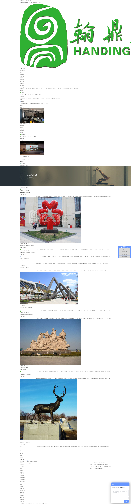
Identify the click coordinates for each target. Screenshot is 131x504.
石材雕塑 (22, 103)
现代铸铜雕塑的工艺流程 (25, 442)
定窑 (44, 503)
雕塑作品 (22, 76)
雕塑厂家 (32, 503)
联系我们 (22, 85)
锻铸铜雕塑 (26, 103)
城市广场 (22, 136)
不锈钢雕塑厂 (36, 503)
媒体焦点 (26, 156)
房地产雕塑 (34, 136)
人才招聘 (26, 165)
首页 (21, 72)
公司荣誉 (29, 94)
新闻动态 (22, 83)
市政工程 (26, 136)
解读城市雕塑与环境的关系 (25, 374)
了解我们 (22, 74)
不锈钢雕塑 (31, 103)
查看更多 (22, 90)
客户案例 (22, 81)
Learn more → (23, 194)
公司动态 (22, 156)
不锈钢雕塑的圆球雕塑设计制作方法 (27, 252)
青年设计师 (26, 123)
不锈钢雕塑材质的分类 (24, 267)
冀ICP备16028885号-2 (98, 468)
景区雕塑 (29, 136)
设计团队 (22, 77)
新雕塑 (46, 503)
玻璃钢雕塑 (35, 103)
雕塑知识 (29, 156)
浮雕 (47, 103)
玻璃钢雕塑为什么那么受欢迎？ (26, 260)
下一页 (21, 453)
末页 (21, 455)
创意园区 (39, 94)
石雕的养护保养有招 (24, 367)
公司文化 (26, 94)
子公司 (36, 94)
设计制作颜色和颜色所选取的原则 (27, 245)
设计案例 (22, 79)
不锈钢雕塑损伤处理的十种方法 (26, 314)
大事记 (33, 94)
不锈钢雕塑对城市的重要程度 (26, 307)
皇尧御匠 (41, 503)
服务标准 (30, 123)
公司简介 (22, 94)
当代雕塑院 (27, 503)
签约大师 (22, 123)
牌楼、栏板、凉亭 (41, 103)
